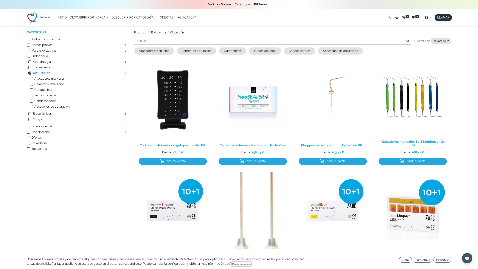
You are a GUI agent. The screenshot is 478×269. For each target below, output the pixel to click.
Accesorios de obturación (52, 106)
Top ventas (39, 149)
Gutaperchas (43, 90)
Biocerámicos (42, 113)
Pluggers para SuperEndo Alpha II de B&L (332, 145)
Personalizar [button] (442, 260)
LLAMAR (443, 17)
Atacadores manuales (49, 78)
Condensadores (45, 101)
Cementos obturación (49, 84)
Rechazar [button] (405, 260)
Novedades (39, 143)
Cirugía (37, 119)
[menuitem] (220, 4)
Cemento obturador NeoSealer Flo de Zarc (253, 145)
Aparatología (42, 62)
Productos (140, 32)
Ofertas (36, 137)
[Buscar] (389, 17)
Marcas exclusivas (43, 50)
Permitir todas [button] (423, 260)
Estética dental (41, 126)
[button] (441, 41)
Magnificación (40, 132)
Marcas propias (41, 45)
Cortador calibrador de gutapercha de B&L (173, 145)
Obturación (41, 73)
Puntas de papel (45, 95)
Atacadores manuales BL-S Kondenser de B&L (413, 143)
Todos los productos (45, 39)
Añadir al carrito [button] (176, 161)
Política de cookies (241, 264)
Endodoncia (39, 56)
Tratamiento (41, 67)
